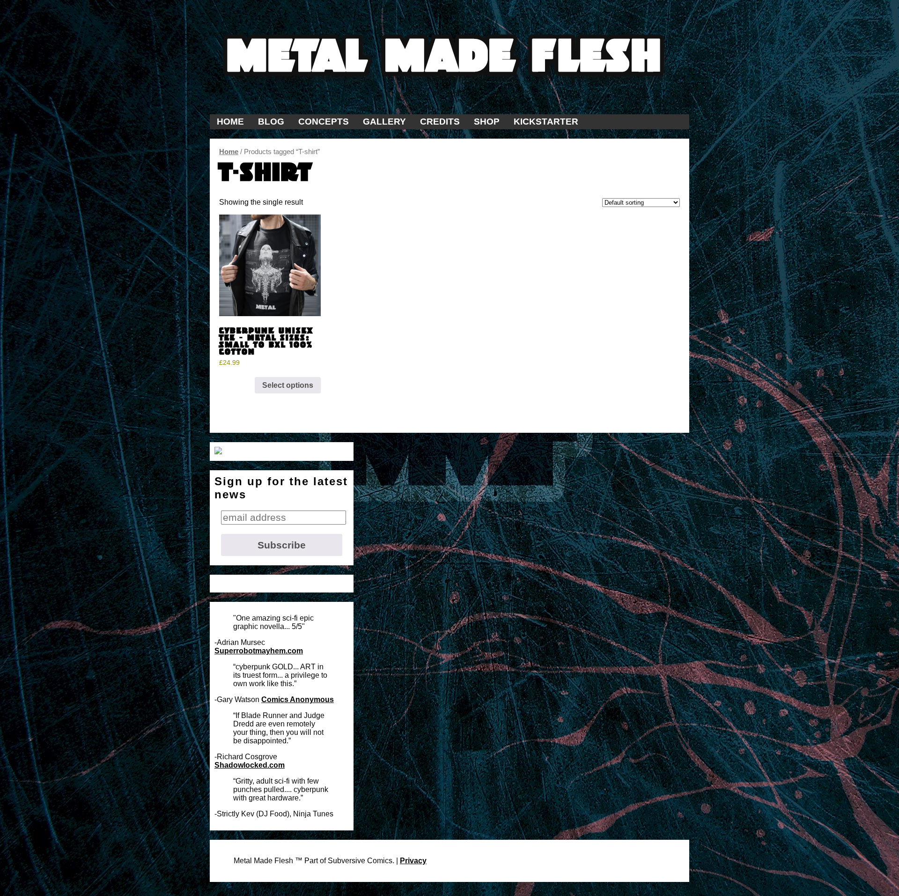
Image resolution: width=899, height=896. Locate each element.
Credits (440, 121)
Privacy (413, 861)
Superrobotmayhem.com (258, 651)
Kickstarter (546, 121)
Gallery (384, 121)
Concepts (323, 121)
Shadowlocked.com (249, 765)
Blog (271, 121)
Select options (287, 385)
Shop (487, 121)
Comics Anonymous (297, 699)
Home (230, 121)
